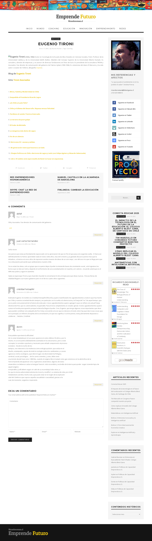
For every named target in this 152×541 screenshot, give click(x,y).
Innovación (85, 29)
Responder (98, 235)
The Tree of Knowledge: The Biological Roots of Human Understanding (123, 294)
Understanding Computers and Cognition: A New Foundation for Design (123, 311)
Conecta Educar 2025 (126, 213)
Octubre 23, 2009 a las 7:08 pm (26, 244)
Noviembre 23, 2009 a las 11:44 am (27, 292)
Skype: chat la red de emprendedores (23, 191)
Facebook (21, 168)
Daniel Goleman (118, 353)
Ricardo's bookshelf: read (126, 283)
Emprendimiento (105, 29)
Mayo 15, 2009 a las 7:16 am (25, 217)
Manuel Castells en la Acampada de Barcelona (78, 178)
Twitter (45, 168)
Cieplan (39, 68)
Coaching (53, 29)
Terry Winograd (118, 319)
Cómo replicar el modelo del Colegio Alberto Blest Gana (126, 253)
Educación (69, 29)
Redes (122, 29)
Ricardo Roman (57, 48)
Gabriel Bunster (117, 457)
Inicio (29, 29)
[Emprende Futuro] (76, 18)
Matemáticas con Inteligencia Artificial (126, 263)
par (11, 228)
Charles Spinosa (118, 338)
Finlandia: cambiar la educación (78, 190)
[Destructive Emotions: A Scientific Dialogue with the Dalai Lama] (114, 348)
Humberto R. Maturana (120, 302)
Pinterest (92, 168)
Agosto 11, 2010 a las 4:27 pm (26, 330)
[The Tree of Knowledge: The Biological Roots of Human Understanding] (114, 294)
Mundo (40, 29)
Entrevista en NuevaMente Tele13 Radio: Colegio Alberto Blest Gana (123, 459)
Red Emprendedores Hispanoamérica (22, 178)
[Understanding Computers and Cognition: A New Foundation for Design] (114, 311)
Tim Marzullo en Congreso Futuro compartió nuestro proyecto (126, 241)
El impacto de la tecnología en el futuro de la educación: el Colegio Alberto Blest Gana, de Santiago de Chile (126, 225)
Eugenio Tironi (23, 73)
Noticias (56, 39)
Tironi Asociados (21, 80)
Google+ (69, 168)
